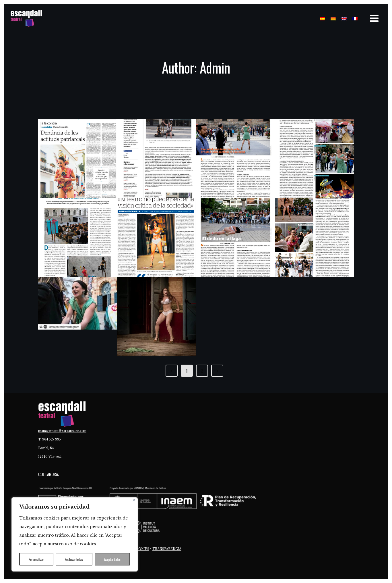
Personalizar (36, 559)
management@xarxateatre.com (62, 431)
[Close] (134, 500)
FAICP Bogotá (303, 144)
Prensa (57, 183)
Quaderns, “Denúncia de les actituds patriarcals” (76, 153)
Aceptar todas (112, 559)
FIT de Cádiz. (303, 223)
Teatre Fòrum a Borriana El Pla (69, 228)
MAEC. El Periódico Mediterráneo (151, 228)
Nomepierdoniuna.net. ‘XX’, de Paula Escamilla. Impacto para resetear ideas (156, 157)
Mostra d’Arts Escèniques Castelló (232, 228)
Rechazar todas (74, 559)
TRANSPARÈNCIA (166, 549)
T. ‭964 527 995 (49, 439)
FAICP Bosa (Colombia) (234, 144)
